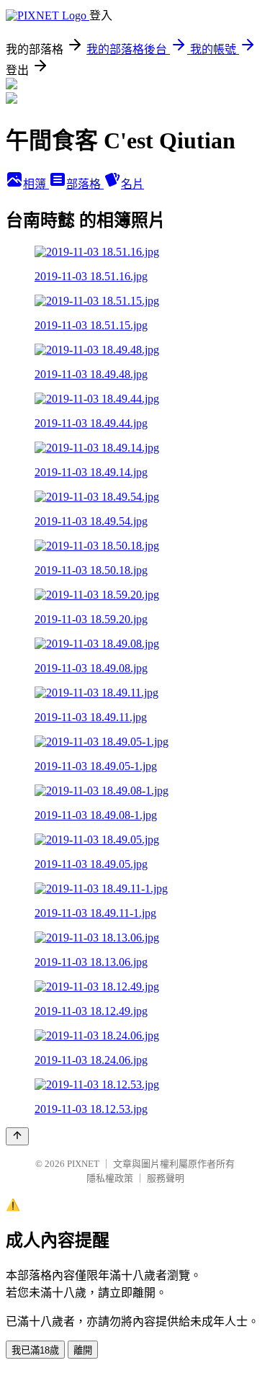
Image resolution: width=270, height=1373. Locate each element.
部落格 (85, 184)
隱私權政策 (109, 1178)
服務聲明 (165, 1178)
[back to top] (17, 1136)
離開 (82, 1350)
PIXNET (83, 1163)
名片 (132, 184)
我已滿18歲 (35, 1350)
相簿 (36, 184)
